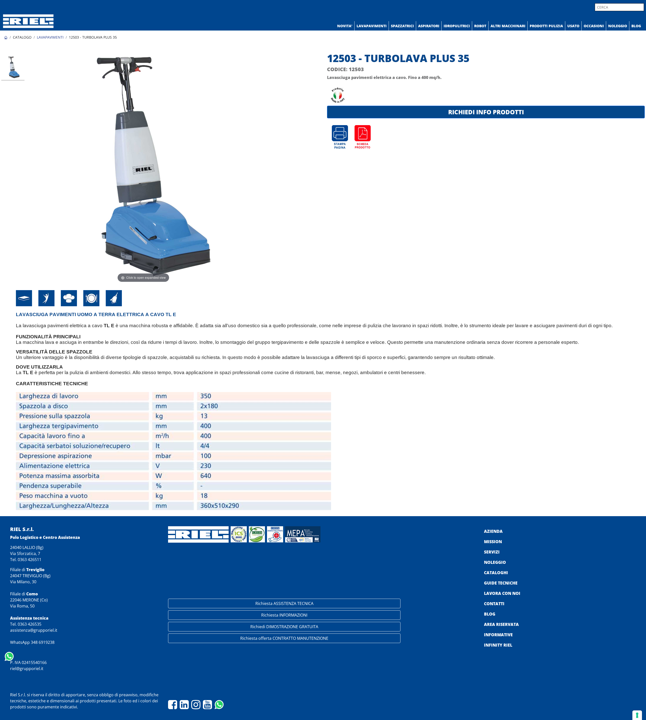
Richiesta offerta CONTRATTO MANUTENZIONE (284, 638)
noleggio (495, 562)
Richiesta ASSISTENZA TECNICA (284, 603)
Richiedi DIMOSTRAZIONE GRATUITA (284, 626)
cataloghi (496, 572)
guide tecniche (501, 583)
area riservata (501, 624)
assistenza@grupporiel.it (33, 630)
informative (498, 635)
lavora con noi (502, 593)
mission (493, 541)
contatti (494, 603)
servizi (492, 552)
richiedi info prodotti (486, 112)
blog (489, 614)
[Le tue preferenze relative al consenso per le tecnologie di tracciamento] (637, 715)
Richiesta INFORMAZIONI (284, 615)
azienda (493, 531)
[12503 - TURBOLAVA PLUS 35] (12, 68)
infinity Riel (498, 645)
